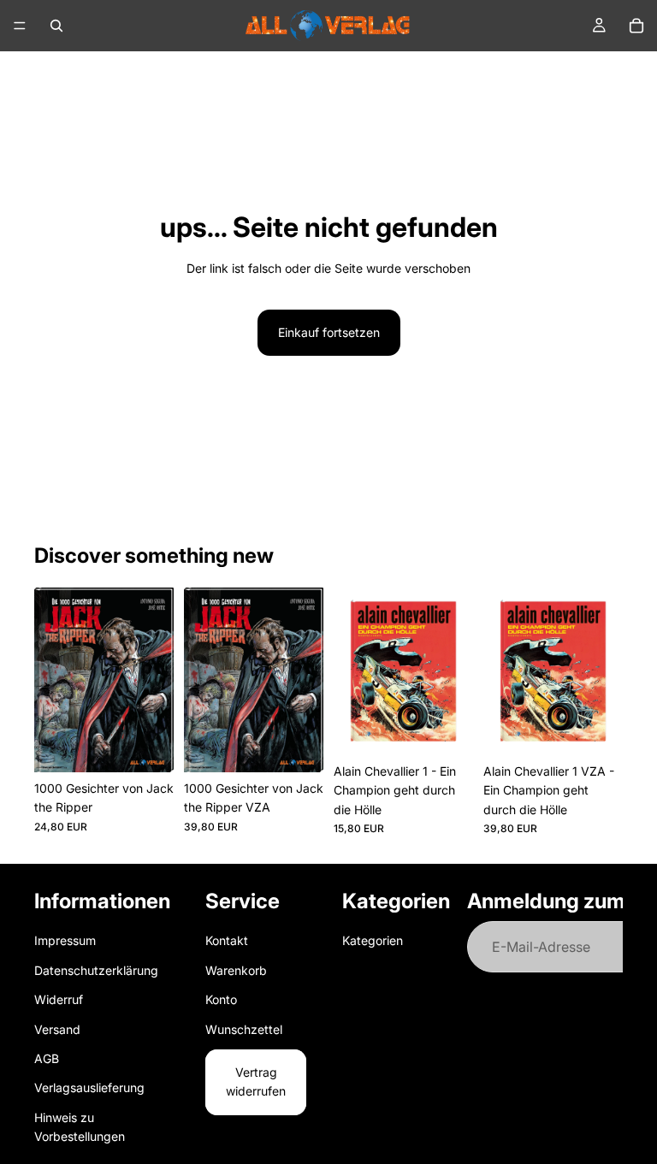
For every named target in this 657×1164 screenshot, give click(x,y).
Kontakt (226, 940)
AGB (46, 1058)
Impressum (65, 940)
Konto (221, 999)
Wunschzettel (243, 1028)
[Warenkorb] (636, 25)
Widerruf (58, 999)
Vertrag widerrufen (256, 1081)
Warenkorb (236, 970)
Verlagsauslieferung (89, 1087)
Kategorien (372, 940)
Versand (57, 1028)
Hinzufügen (162, 745)
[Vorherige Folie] (53, 680)
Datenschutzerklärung (96, 970)
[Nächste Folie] (155, 680)
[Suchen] (56, 25)
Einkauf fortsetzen (329, 332)
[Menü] (19, 25)
